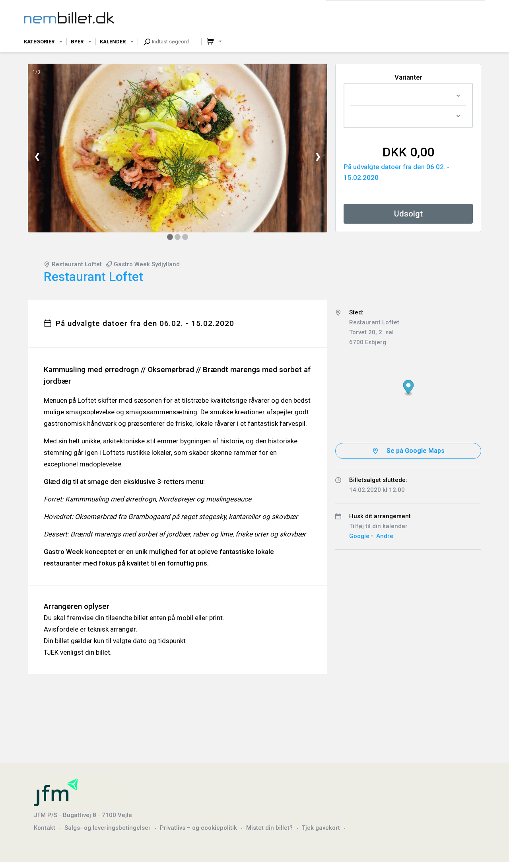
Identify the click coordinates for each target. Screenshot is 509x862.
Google (359, 536)
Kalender (113, 42)
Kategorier (39, 42)
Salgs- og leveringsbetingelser (107, 827)
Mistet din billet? (269, 827)
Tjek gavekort (321, 827)
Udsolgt (408, 213)
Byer (77, 42)
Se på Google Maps (416, 450)
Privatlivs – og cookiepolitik (198, 827)
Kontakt (44, 827)
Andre (384, 536)
